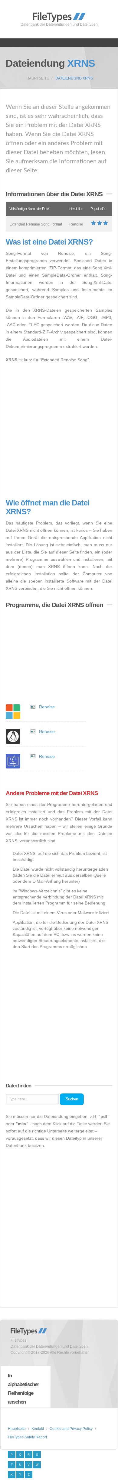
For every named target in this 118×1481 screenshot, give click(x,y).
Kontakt (37, 1429)
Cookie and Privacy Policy (71, 1429)
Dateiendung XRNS (74, 78)
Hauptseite (37, 78)
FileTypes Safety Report (27, 1437)
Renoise (47, 706)
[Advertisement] (59, 430)
